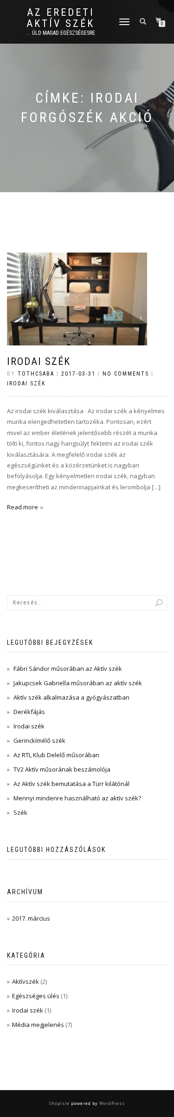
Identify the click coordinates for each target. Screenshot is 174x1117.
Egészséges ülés (35, 996)
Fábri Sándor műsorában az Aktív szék (67, 668)
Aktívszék (25, 981)
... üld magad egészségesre (60, 33)
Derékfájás (29, 712)
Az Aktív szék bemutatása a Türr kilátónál (71, 783)
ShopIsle (60, 1103)
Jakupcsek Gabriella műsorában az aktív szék (77, 683)
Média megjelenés (38, 1024)
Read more (22, 507)
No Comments (126, 373)
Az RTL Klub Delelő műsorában (56, 755)
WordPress (111, 1103)
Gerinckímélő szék (39, 740)
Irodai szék (39, 361)
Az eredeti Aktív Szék (60, 18)
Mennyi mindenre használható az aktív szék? (77, 798)
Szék (20, 812)
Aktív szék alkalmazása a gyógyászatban (71, 697)
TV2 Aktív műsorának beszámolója (61, 769)
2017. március (31, 918)
